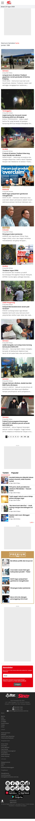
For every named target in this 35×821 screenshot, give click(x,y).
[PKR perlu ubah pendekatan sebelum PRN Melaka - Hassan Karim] (4, 489)
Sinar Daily (4, 744)
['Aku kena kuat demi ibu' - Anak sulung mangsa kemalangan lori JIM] (4, 508)
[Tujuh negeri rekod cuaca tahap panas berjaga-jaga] (4, 499)
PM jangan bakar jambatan (12, 234)
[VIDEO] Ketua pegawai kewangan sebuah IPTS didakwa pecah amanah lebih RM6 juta (16, 423)
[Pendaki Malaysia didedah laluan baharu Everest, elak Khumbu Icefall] (4, 480)
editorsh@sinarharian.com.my (18, 711)
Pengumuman (5, 762)
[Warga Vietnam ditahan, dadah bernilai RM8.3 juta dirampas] (17, 367)
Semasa (5, 71)
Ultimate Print (5, 754)
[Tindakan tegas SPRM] (17, 254)
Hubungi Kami (5, 733)
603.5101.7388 (18, 707)
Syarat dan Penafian (7, 736)
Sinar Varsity (5, 756)
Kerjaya (3, 734)
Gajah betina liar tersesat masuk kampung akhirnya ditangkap (14, 116)
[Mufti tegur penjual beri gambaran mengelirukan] (17, 175)
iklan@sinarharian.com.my (9, 777)
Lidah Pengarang (8, 303)
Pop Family (4, 749)
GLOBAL (5, 149)
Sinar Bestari (5, 747)
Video (3, 725)
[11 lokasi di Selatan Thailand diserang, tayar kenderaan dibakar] (17, 137)
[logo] (11, 696)
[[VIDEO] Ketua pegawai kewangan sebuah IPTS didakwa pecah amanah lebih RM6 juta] (17, 405)
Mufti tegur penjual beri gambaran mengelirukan (15, 195)
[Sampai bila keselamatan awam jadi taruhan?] (17, 291)
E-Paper (3, 721)
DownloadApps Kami (13, 801)
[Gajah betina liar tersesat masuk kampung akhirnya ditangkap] (17, 99)
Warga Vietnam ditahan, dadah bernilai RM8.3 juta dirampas (17, 384)
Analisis (5, 266)
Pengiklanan (5, 773)
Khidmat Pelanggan (7, 767)
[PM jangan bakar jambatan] (17, 216)
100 (25, 436)
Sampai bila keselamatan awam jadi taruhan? (15, 308)
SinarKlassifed (5, 775)
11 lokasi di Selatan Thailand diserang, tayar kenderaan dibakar (16, 154)
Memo (3, 764)
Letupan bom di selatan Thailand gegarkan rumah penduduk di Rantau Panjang (16, 77)
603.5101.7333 (18, 709)
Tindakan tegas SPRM (10, 270)
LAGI (31, 522)
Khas (2, 727)
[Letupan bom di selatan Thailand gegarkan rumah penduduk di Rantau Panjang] (17, 59)
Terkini (6, 473)
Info (2, 766)
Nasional (5, 189)
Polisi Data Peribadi (7, 738)
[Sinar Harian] (9, 3)
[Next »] (28, 437)
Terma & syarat (7, 681)
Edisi (2, 718)
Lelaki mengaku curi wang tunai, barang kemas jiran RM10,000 (17, 346)
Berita (3, 716)
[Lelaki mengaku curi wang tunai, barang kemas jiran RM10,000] (17, 329)
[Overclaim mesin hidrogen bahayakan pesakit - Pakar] (5, 571)
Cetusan (5, 230)
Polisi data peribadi (20, 681)
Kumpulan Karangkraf (8, 751)
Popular (14, 473)
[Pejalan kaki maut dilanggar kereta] (4, 517)
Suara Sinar (5, 723)
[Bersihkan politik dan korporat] (5, 562)
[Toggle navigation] (2, 2)
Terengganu (6, 111)
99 (21, 436)
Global (3, 720)
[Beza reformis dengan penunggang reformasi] (5, 599)
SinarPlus (4, 746)
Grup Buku (4, 753)
